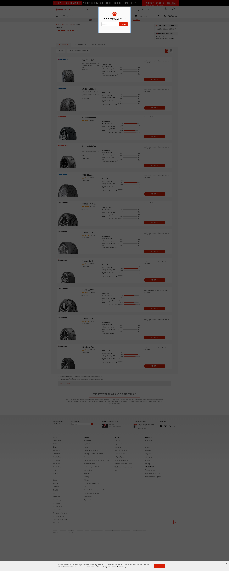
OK (159, 566)
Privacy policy (121, 567)
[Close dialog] (128, 10)
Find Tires (123, 24)
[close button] (227, 564)
